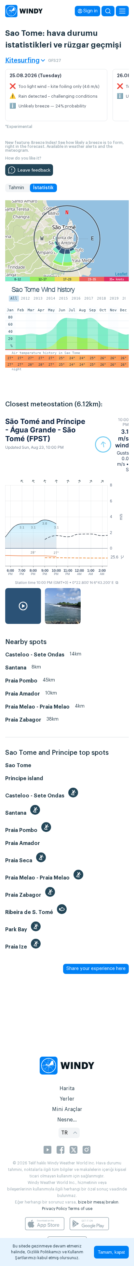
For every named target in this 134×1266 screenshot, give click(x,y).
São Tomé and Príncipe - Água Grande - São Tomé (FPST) (45, 430)
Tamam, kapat (111, 1252)
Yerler (67, 1099)
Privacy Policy (54, 1209)
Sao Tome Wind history (43, 289)
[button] (112, 444)
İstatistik (43, 188)
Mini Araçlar (67, 1109)
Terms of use (80, 1209)
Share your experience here (96, 968)
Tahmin (16, 188)
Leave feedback (34, 170)
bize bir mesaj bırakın (98, 1202)
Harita (67, 1088)
